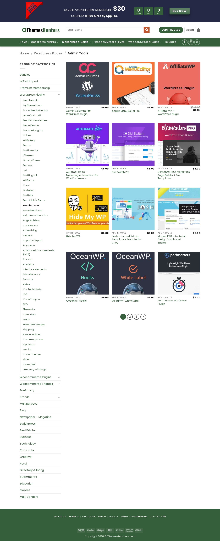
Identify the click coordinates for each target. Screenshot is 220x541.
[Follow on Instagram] (191, 42)
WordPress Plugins (75, 42)
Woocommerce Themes (110, 42)
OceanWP (29, 364)
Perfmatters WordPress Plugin (172, 302)
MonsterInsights (33, 130)
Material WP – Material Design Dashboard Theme (171, 239)
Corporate (27, 450)
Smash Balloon (32, 210)
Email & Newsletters (35, 120)
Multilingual (30, 175)
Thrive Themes (32, 354)
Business (25, 437)
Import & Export (32, 240)
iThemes (28, 155)
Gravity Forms (31, 160)
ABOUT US (60, 516)
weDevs (28, 235)
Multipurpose (28, 404)
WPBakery (29, 140)
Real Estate (27, 430)
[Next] (143, 317)
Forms (27, 145)
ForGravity (27, 390)
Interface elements (35, 269)
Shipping (28, 329)
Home (23, 42)
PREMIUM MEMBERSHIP (134, 516)
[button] (190, 30)
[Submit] (147, 30)
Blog (23, 410)
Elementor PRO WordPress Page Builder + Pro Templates (174, 175)
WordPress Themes (43, 42)
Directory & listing (32, 470)
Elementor (29, 309)
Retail (23, 464)
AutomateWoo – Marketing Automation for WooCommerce (82, 175)
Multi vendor (30, 150)
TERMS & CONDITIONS (82, 516)
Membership (30, 100)
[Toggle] (59, 95)
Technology (28, 444)
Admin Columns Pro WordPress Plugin (78, 112)
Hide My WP (73, 236)
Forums (27, 165)
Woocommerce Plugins (143, 42)
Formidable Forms (34, 200)
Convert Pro (30, 225)
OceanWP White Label (125, 300)
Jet (25, 170)
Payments (29, 245)
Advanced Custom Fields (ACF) (38, 252)
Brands (24, 397)
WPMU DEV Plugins (34, 324)
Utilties (27, 135)
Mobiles (25, 490)
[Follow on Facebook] (185, 42)
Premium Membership (35, 88)
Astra (26, 284)
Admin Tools (31, 205)
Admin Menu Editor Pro (126, 111)
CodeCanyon (31, 299)
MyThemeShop (32, 105)
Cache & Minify (32, 289)
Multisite (28, 195)
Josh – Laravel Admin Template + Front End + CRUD (126, 239)
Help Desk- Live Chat (35, 215)
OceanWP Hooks (76, 300)
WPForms (29, 180)
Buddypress (28, 424)
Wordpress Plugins (48, 53)
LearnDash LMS (32, 115)
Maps (26, 319)
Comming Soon (33, 339)
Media (27, 349)
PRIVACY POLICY (108, 516)
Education (26, 484)
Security (28, 279)
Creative (25, 457)
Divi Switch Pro (120, 172)
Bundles (170, 42)
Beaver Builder (32, 334)
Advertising (30, 230)
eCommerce (28, 477)
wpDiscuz (29, 344)
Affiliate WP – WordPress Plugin (168, 112)
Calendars (29, 314)
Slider (26, 359)
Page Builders (31, 220)
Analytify (28, 264)
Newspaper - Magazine (35, 417)
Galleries (28, 190)
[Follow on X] (197, 42)
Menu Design (31, 125)
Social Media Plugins (35, 110)
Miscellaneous (32, 274)
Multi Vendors (29, 497)
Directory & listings (34, 369)
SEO (25, 304)
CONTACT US (158, 516)
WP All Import (29, 81)
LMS (25, 294)
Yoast (26, 185)
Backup (27, 259)
